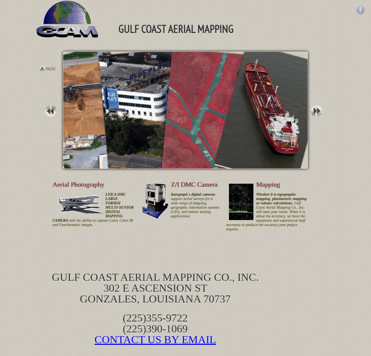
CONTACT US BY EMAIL (155, 339)
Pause (51, 68)
